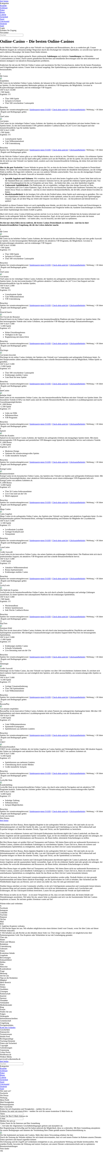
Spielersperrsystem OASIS (40, 110)
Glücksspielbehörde (77, 110)
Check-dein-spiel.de (60, 110)
